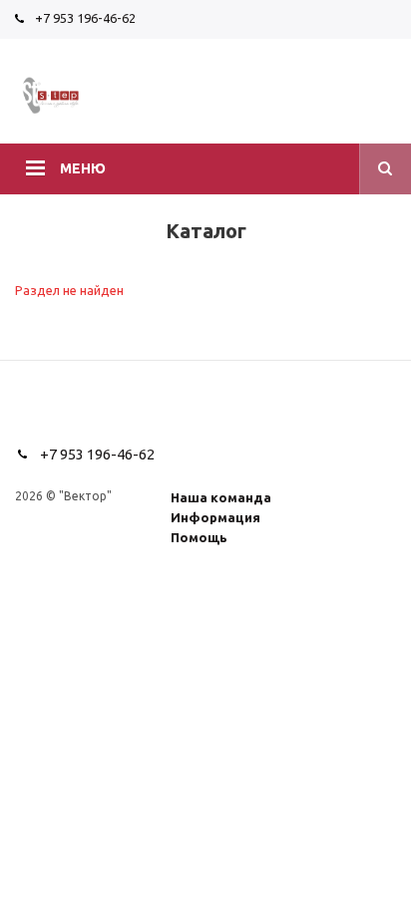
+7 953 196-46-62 (85, 18)
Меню (83, 168)
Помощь (199, 537)
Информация (215, 517)
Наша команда (221, 497)
